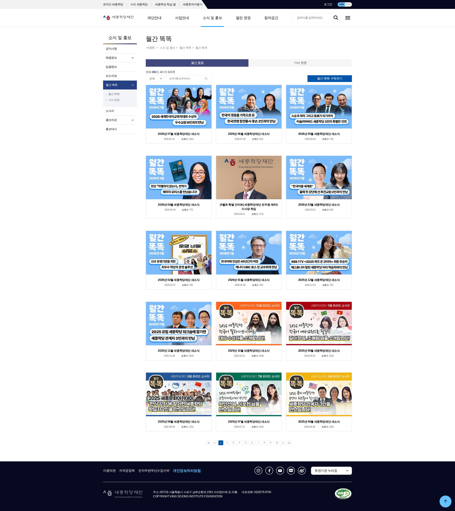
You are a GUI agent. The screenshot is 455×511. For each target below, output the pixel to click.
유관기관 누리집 (326, 470)
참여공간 (271, 18)
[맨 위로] (445, 501)
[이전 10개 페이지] (214, 442)
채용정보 (111, 57)
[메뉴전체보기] (348, 17)
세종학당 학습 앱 (165, 4)
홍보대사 (111, 129)
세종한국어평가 (192, 4)
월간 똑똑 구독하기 (329, 78)
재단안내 (154, 18)
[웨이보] (302, 471)
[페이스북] (269, 471)
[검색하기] (336, 17)
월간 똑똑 (111, 84)
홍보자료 (111, 119)
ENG (348, 4)
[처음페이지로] (208, 442)
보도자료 (111, 75)
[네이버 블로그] (291, 471)
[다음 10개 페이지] (283, 442)
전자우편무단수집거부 (154, 470)
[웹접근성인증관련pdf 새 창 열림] (343, 494)
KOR (341, 4)
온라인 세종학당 (113, 4)
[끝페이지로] (289, 442)
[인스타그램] (258, 471)
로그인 (328, 4)
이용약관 (109, 470)
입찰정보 (111, 66)
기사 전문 (113, 99)
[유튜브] (280, 471)
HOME (151, 47)
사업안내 (182, 18)
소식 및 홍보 (212, 18)
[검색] (208, 78)
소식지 (110, 110)
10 (277, 442)
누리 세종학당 (139, 4)
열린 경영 (243, 18)
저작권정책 (127, 470)
